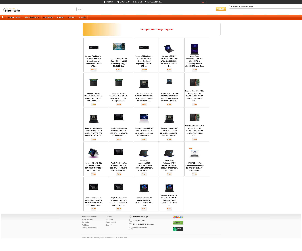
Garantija (60, 17)
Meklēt (220, 9)
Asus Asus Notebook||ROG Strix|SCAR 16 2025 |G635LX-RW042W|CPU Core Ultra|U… (144, 165)
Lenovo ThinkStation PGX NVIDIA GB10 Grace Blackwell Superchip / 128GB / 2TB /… (93, 61)
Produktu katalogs (14, 17)
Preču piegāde (48, 17)
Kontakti (82, 17)
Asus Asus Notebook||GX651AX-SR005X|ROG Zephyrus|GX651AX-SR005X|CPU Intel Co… (194, 61)
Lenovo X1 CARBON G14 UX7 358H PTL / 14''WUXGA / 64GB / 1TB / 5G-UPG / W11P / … (169, 200)
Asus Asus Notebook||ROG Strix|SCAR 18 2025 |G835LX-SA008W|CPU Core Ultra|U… (169, 165)
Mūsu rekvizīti (111, 222)
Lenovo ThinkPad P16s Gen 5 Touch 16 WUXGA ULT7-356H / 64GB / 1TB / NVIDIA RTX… (194, 131)
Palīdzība (71, 17)
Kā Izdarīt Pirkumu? (32, 17)
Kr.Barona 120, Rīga (154, 2)
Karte (108, 225)
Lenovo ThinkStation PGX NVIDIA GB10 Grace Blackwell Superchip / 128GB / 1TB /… (144, 61)
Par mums (109, 219)
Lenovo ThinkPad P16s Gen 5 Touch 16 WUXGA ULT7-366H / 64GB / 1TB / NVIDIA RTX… (194, 96)
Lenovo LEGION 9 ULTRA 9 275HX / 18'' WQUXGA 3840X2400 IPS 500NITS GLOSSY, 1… (169, 61)
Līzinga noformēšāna (89, 228)
